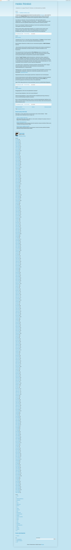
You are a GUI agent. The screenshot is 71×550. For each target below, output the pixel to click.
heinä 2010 (17, 399)
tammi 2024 (17, 181)
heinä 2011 (17, 388)
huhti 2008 (17, 435)
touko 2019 (17, 258)
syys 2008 (17, 428)
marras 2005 (17, 475)
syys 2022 (17, 203)
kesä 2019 (17, 257)
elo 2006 (17, 463)
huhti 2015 (17, 326)
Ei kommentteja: (27, 33)
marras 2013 (17, 349)
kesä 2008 (17, 432)
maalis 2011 (17, 391)
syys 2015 (17, 319)
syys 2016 (17, 302)
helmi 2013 (17, 362)
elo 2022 (17, 204)
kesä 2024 (17, 174)
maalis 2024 (17, 178)
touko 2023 (17, 192)
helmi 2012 (17, 378)
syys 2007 (17, 445)
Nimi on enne (18, 37)
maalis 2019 (17, 261)
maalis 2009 (17, 421)
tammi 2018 (17, 280)
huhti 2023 (17, 193)
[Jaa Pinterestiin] (34, 33)
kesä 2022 (17, 207)
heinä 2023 (17, 189)
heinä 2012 (17, 372)
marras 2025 (17, 150)
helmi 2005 (17, 488)
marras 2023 (17, 183)
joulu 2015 (17, 315)
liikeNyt (18, 515)
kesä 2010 (17, 401)
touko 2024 (17, 175)
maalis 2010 (17, 405)
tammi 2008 (17, 439)
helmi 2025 (17, 163)
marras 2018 (17, 266)
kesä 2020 (17, 240)
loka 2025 (17, 152)
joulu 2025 (17, 149)
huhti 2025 (17, 160)
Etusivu (18, 535)
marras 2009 (17, 410)
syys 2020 (17, 236)
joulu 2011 (17, 381)
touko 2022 (17, 208)
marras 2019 (17, 250)
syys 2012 (17, 369)
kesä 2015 (17, 323)
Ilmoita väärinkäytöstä (20, 533)
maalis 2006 (17, 470)
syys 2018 (17, 269)
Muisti (18, 518)
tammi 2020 (17, 247)
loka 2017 (17, 284)
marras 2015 (17, 316)
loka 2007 (17, 444)
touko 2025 (17, 158)
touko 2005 (17, 484)
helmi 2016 (17, 312)
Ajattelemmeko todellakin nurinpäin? (23, 126)
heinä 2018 (17, 272)
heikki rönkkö (22, 133)
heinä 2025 (17, 156)
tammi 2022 (17, 214)
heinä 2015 (17, 322)
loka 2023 (17, 185)
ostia (17, 522)
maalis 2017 (17, 294)
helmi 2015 (17, 329)
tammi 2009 (17, 424)
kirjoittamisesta (19, 513)
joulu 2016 (17, 298)
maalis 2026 (17, 146)
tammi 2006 (17, 473)
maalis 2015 (17, 327)
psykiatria (18, 523)
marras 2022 (17, 200)
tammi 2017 (17, 297)
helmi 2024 (17, 179)
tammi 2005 (17, 489)
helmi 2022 (17, 212)
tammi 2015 (17, 330)
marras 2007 (17, 442)
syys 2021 (17, 219)
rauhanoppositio (19, 525)
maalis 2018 (17, 277)
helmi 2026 (17, 147)
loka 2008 (17, 427)
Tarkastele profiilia (22, 136)
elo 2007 (17, 446)
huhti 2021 (17, 226)
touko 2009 (17, 419)
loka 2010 (17, 395)
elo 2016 (17, 304)
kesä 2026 (17, 142)
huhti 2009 (17, 420)
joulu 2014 (17, 331)
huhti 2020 (17, 243)
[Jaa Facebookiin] (33, 33)
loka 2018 (17, 268)
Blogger (42, 544)
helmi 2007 (17, 455)
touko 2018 (17, 275)
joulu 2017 (17, 282)
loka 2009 (17, 412)
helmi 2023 (17, 196)
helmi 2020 (17, 246)
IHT (17, 542)
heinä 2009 (17, 416)
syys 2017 (17, 286)
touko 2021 (17, 225)
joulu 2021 (17, 215)
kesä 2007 (17, 449)
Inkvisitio (18, 509)
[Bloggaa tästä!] (32, 33)
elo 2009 (17, 414)
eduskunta (18, 500)
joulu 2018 (17, 265)
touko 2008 (17, 434)
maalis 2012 (17, 377)
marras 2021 (17, 217)
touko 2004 (17, 492)
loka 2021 (17, 218)
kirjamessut (19, 512)
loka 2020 (17, 235)
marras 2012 (17, 366)
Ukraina (18, 527)
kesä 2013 (17, 356)
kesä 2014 (17, 340)
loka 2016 (17, 301)
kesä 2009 (17, 417)
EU (17, 501)
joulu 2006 (17, 457)
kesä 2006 (17, 466)
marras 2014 (17, 333)
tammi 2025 (17, 164)
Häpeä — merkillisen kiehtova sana (22, 12)
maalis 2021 (17, 228)
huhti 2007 (17, 452)
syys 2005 (17, 478)
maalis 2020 (17, 244)
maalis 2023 (17, 194)
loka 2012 (17, 367)
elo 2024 (17, 171)
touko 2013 (17, 358)
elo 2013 (17, 354)
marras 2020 (17, 233)
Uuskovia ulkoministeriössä (21, 122)
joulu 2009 (17, 409)
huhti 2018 (17, 276)
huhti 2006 (17, 468)
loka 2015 (17, 318)
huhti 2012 (17, 376)
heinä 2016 (17, 305)
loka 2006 (17, 460)
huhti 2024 (17, 176)
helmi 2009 (17, 423)
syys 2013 (17, 352)
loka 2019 (17, 251)
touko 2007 (17, 450)
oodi (17, 520)
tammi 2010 (17, 408)
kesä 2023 (17, 190)
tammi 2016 (17, 313)
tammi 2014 (17, 347)
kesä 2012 (17, 373)
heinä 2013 (17, 355)
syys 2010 (17, 396)
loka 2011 (17, 384)
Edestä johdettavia (20, 498)
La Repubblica (19, 539)
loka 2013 (17, 351)
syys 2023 (17, 186)
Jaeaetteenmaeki (24, 72)
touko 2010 (17, 402)
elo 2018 (17, 271)
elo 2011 (17, 387)
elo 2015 (17, 320)
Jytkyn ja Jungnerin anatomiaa (22, 117)
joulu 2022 (17, 199)
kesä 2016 (17, 307)
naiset (18, 519)
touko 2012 (17, 374)
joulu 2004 (17, 491)
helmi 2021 (17, 229)
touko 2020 (17, 241)
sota (17, 526)
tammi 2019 (17, 264)
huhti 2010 (17, 403)
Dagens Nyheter (19, 540)
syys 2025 (17, 153)
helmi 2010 (17, 406)
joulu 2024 (17, 165)
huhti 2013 (17, 359)
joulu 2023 (17, 182)
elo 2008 (17, 430)
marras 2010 (17, 394)
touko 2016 (17, 308)
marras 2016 (17, 300)
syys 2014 (17, 336)
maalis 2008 (17, 437)
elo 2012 (17, 370)
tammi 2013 (17, 363)
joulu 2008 (17, 426)
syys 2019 (17, 253)
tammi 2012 (17, 380)
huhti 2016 (17, 309)
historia (18, 505)
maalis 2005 (17, 486)
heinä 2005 (17, 481)
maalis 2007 (17, 453)
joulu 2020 (17, 232)
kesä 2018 (17, 273)
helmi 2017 (17, 295)
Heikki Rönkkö (23, 4)
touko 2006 (17, 467)
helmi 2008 (17, 438)
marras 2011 (17, 383)
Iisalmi (18, 508)
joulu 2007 (17, 441)
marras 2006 (17, 459)
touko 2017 (17, 291)
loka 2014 (17, 334)
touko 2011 (17, 390)
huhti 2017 (17, 293)
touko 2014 (17, 341)
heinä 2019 (17, 255)
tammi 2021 (17, 230)
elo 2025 (17, 154)
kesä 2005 (17, 482)
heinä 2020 (17, 239)
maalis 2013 (17, 360)
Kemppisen (42, 15)
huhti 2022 (17, 210)
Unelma (18, 529)
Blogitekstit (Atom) (21, 108)
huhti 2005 (17, 485)
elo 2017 (17, 287)
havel (17, 502)
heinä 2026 (17, 140)
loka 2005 (17, 477)
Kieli (17, 511)
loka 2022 (17, 201)
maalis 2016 (17, 311)
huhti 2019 (17, 259)
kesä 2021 (17, 223)
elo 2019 (17, 254)
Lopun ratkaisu (18, 88)
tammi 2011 (17, 392)
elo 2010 (17, 398)
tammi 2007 (17, 456)
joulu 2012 (17, 365)
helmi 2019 (17, 262)
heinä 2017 (17, 289)
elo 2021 (17, 221)
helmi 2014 (17, 345)
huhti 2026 (17, 145)
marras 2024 (17, 167)
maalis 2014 (17, 344)
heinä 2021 (17, 222)
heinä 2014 (17, 338)
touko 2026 (17, 143)
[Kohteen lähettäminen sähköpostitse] (31, 33)
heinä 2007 (17, 448)
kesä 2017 (17, 290)
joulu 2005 (17, 474)
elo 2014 (17, 337)
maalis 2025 (17, 161)
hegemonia (19, 504)
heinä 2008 (17, 431)
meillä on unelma (20, 516)
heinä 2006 (17, 464)
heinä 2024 (17, 172)
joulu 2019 (17, 248)
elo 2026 (17, 139)
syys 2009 (17, 413)
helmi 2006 (17, 471)
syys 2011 (17, 385)
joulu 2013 (17, 348)
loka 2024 (17, 168)
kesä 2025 (17, 157)
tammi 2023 (17, 197)
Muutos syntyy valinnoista (21, 111)
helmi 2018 (17, 279)
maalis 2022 (17, 211)
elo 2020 (17, 237)
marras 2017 (17, 283)
